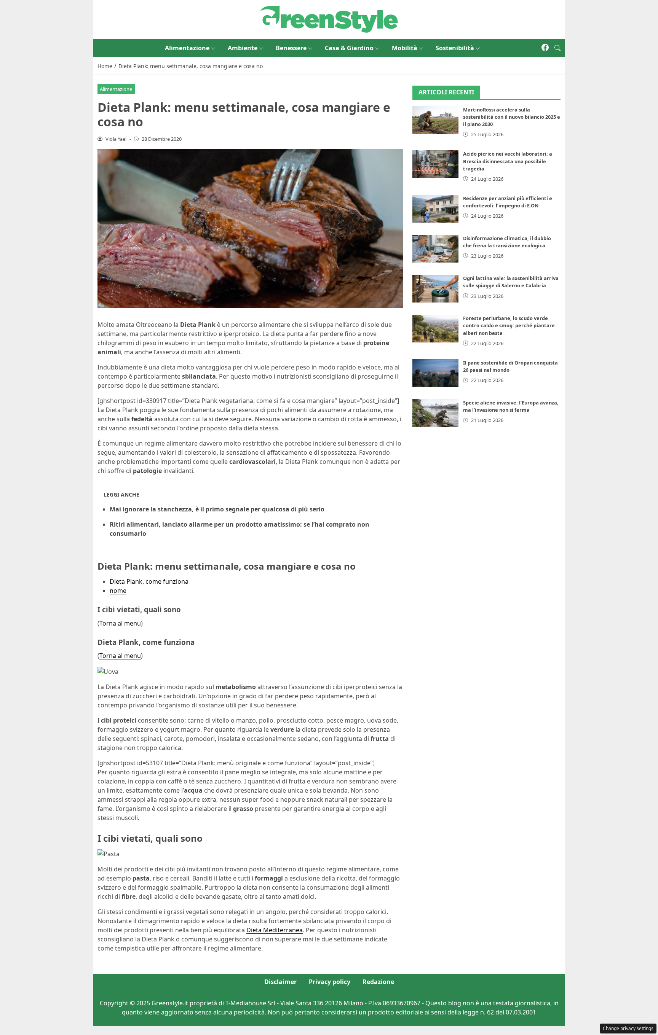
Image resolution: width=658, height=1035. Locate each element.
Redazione (378, 982)
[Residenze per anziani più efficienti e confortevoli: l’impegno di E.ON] (435, 209)
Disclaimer (280, 982)
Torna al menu (120, 623)
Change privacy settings (628, 1028)
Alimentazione (187, 48)
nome (118, 590)
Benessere (291, 48)
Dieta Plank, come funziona (149, 581)
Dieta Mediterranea (274, 930)
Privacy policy (329, 982)
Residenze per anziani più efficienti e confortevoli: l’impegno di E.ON (507, 202)
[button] (557, 48)
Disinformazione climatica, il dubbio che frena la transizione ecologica (507, 242)
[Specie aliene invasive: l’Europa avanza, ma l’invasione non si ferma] (435, 413)
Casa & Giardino (349, 48)
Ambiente (242, 48)
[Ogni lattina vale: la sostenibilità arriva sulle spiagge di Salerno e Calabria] (435, 289)
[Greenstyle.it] (329, 18)
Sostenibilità (455, 48)
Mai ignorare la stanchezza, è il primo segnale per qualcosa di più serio (217, 509)
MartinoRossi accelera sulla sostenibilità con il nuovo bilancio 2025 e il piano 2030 (511, 116)
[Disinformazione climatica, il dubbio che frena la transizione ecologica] (435, 249)
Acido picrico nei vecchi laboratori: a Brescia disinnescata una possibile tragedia (507, 161)
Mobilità (404, 48)
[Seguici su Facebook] (545, 48)
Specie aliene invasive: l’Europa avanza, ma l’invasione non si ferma (511, 406)
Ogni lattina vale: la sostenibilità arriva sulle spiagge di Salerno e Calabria (511, 282)
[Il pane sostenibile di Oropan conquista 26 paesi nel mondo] (435, 373)
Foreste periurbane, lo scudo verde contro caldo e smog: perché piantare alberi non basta (509, 325)
